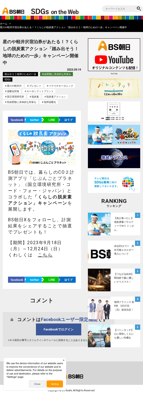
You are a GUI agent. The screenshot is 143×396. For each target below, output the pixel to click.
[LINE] (50, 120)
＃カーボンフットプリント (39, 91)
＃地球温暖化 (48, 102)
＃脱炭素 (34, 96)
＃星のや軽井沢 (13, 85)
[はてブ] (67, 120)
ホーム (3, 23)
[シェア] (16, 120)
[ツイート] (33, 120)
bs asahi (12, 8)
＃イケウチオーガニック (59, 85)
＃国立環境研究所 (14, 96)
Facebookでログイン (59, 329)
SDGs (8, 79)
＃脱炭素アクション (55, 96)
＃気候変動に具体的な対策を (20, 102)
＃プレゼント (34, 85)
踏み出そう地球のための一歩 (20, 74)
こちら (45, 254)
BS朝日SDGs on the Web (66, 11)
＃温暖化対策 (12, 91)
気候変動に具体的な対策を (56, 74)
